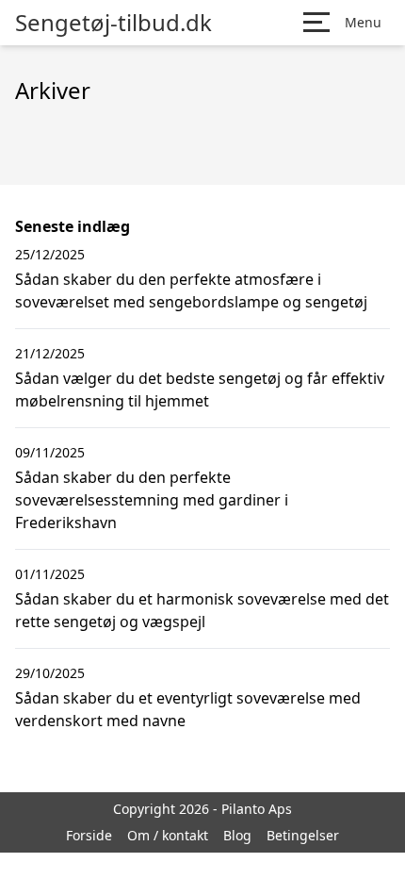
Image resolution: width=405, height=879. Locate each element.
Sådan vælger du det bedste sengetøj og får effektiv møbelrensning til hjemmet (199, 389)
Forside (89, 835)
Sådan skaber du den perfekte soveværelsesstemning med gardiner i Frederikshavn (151, 500)
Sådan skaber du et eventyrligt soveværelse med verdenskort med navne (188, 709)
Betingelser (303, 835)
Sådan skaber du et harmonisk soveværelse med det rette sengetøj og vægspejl (202, 610)
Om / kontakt (167, 835)
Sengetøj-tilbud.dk (113, 23)
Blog (237, 835)
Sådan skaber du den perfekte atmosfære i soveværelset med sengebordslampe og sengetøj (191, 290)
